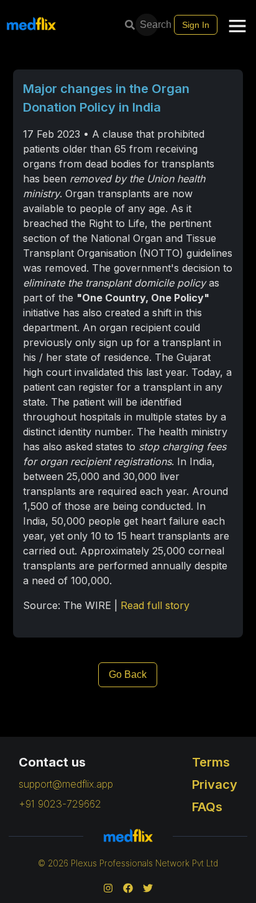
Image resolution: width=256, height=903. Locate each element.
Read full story (155, 605)
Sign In (195, 25)
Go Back (128, 674)
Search (150, 24)
